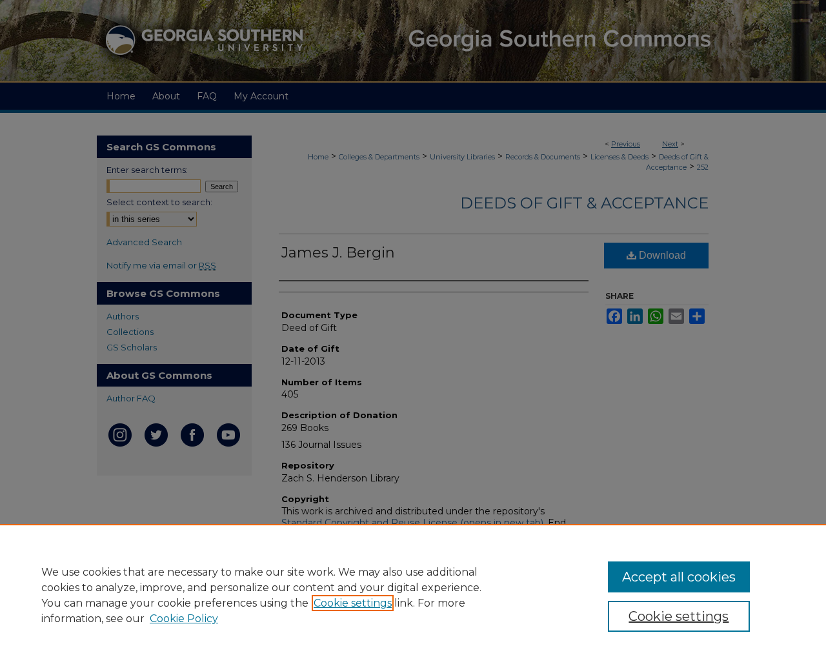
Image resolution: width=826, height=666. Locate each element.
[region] (413, 595)
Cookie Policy (184, 618)
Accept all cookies (679, 577)
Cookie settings (353, 603)
